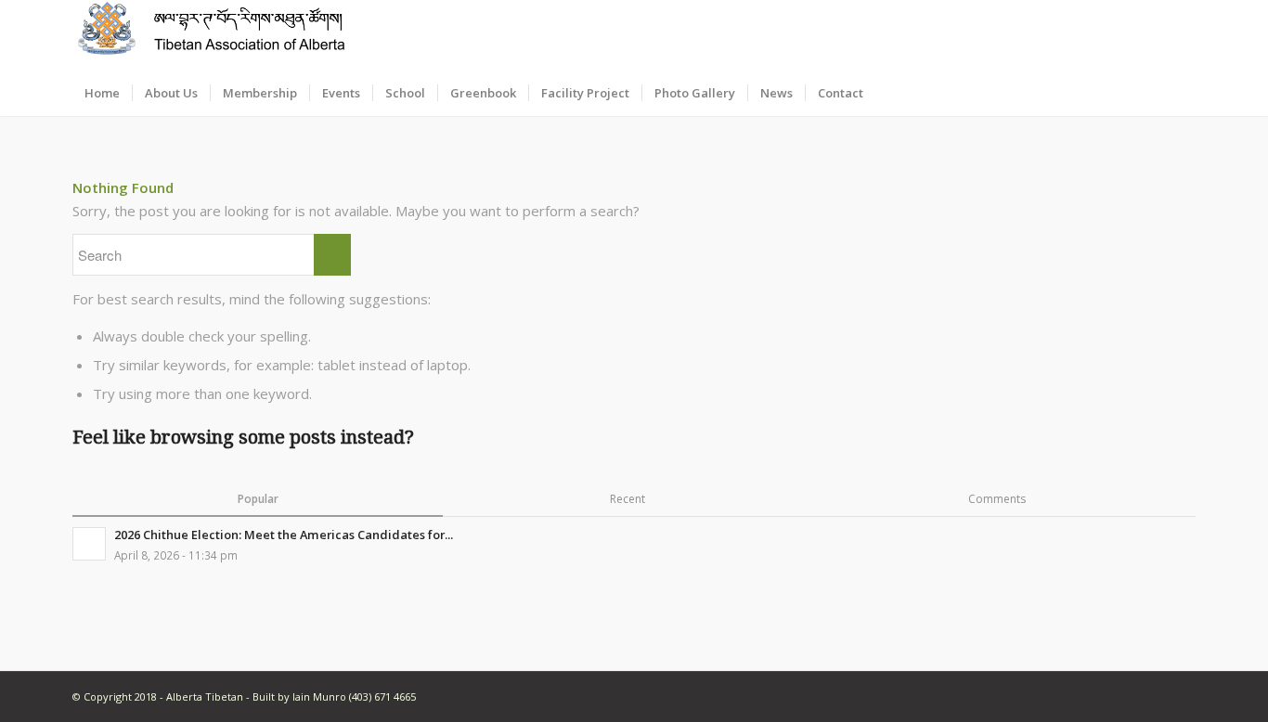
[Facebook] (1182, 35)
